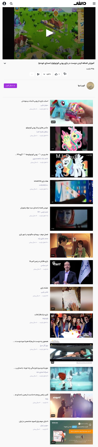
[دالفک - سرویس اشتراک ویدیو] (82, 3)
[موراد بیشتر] (32, 74)
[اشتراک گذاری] (38, 74)
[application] (49, 33)
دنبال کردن (9, 85)
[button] (49, 33)
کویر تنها (81, 86)
